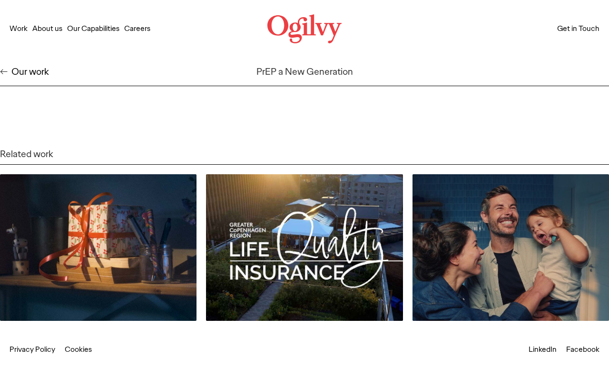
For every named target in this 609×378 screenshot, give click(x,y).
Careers (137, 28)
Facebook (582, 349)
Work (19, 28)
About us (47, 28)
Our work (30, 71)
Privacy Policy (32, 349)
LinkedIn (543, 349)
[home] (304, 28)
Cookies (78, 349)
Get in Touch (578, 28)
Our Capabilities (93, 28)
